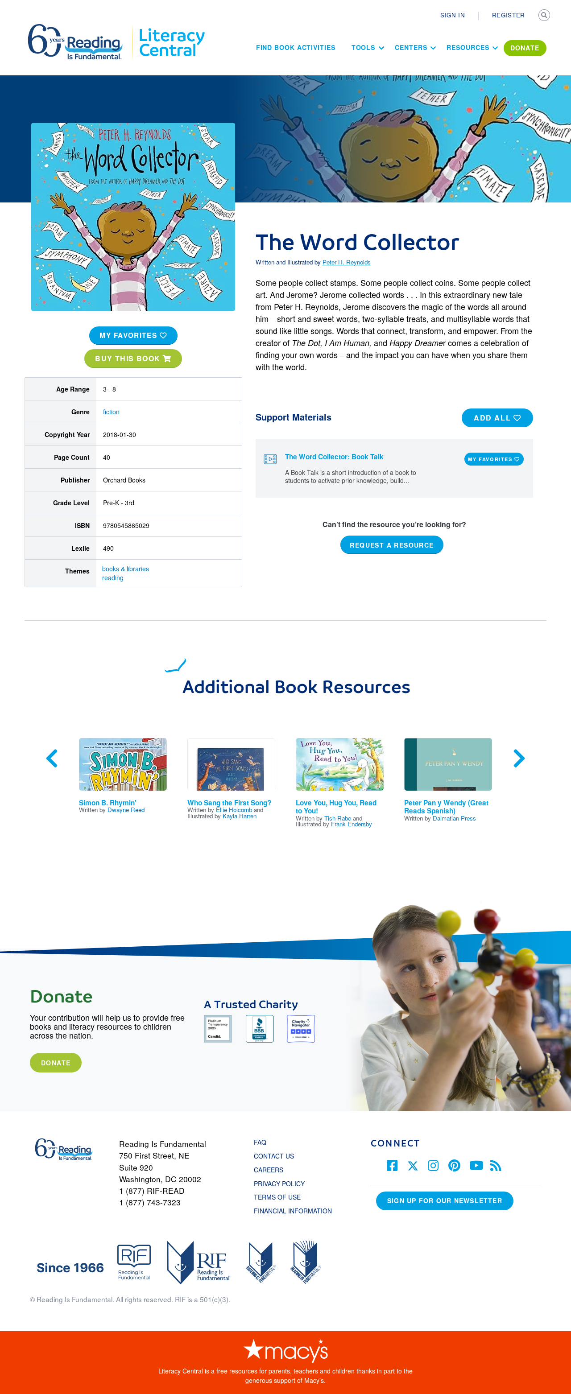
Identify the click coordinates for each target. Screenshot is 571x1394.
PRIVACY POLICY (279, 1183)
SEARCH (545, 16)
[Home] (81, 28)
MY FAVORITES (129, 335)
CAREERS (268, 1169)
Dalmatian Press (454, 818)
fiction (111, 411)
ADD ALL (493, 417)
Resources (468, 47)
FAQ (260, 1142)
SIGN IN (452, 15)
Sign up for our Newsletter (444, 1200)
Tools (364, 47)
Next (519, 758)
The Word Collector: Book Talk (334, 457)
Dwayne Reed (126, 809)
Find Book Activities (295, 47)
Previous (51, 758)
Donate (55, 1062)
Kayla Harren (240, 816)
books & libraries (125, 568)
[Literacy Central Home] (171, 28)
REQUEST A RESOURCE (392, 544)
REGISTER (508, 15)
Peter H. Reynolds (347, 262)
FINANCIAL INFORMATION (293, 1210)
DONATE (525, 47)
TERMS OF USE (282, 1196)
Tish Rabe (337, 818)
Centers (411, 47)
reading (113, 577)
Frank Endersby (351, 824)
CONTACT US (276, 1155)
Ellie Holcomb (234, 809)
